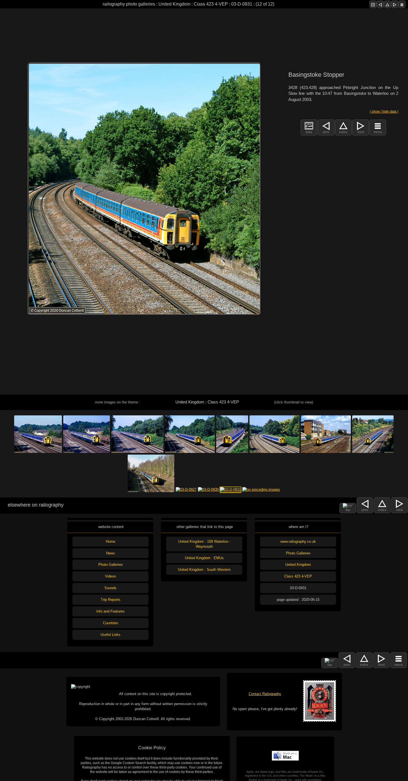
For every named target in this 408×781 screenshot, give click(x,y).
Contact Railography (265, 694)
